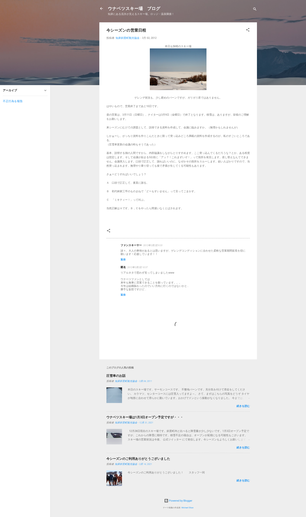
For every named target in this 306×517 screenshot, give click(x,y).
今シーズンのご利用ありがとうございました (138, 458)
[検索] (255, 9)
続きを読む (243, 406)
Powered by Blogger (180, 500)
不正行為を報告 (13, 101)
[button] (248, 30)
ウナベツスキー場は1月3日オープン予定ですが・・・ (144, 417)
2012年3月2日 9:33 (152, 245)
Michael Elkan (188, 508)
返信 (123, 259)
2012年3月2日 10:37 (137, 267)
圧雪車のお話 (116, 375)
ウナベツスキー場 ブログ (134, 8)
